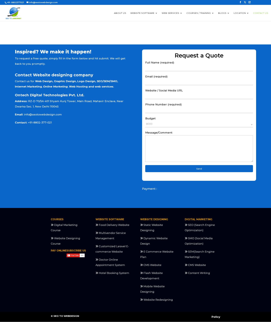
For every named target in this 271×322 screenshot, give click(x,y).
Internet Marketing (28, 86)
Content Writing (199, 273)
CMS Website (152, 265)
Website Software (142, 13)
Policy (216, 316)
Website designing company (63, 75)
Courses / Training (198, 13)
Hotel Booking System (113, 273)
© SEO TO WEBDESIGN (65, 315)
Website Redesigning (158, 299)
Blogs (222, 13)
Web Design (44, 81)
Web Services (170, 13)
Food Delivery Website (113, 224)
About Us (120, 13)
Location (240, 13)
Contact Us (260, 13)
